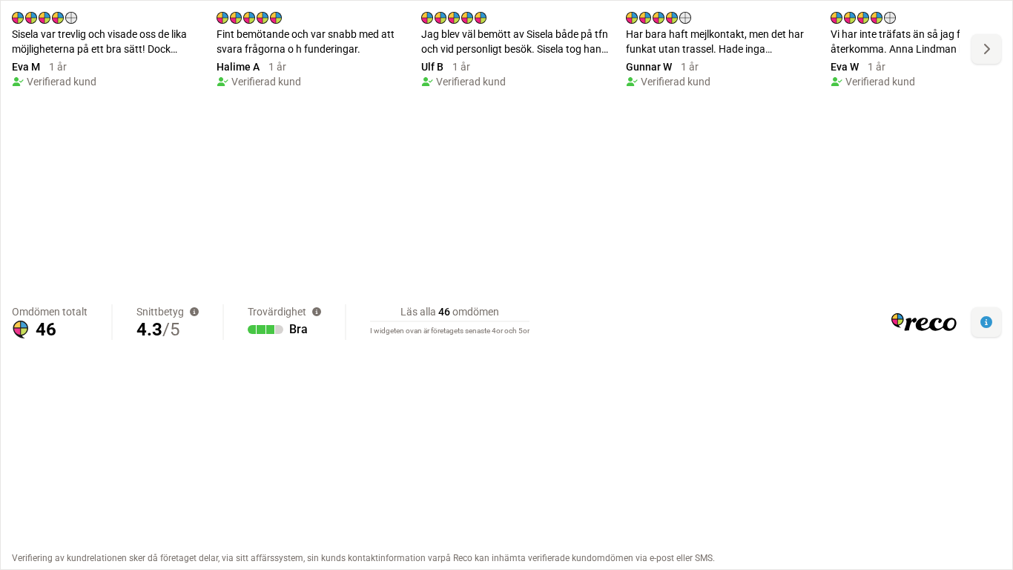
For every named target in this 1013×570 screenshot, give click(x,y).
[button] (986, 322)
